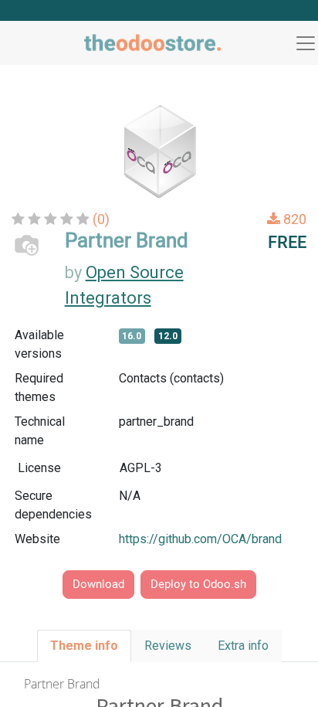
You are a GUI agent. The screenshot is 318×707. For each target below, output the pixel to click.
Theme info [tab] (84, 645)
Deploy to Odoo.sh (198, 584)
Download (98, 584)
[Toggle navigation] (305, 43)
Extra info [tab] (243, 645)
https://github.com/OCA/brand (200, 539)
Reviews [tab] (167, 645)
